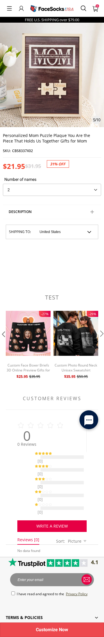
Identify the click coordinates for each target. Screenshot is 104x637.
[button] (9, 8)
